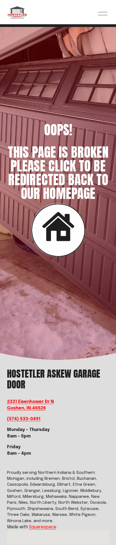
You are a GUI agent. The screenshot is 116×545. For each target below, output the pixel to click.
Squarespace (42, 527)
